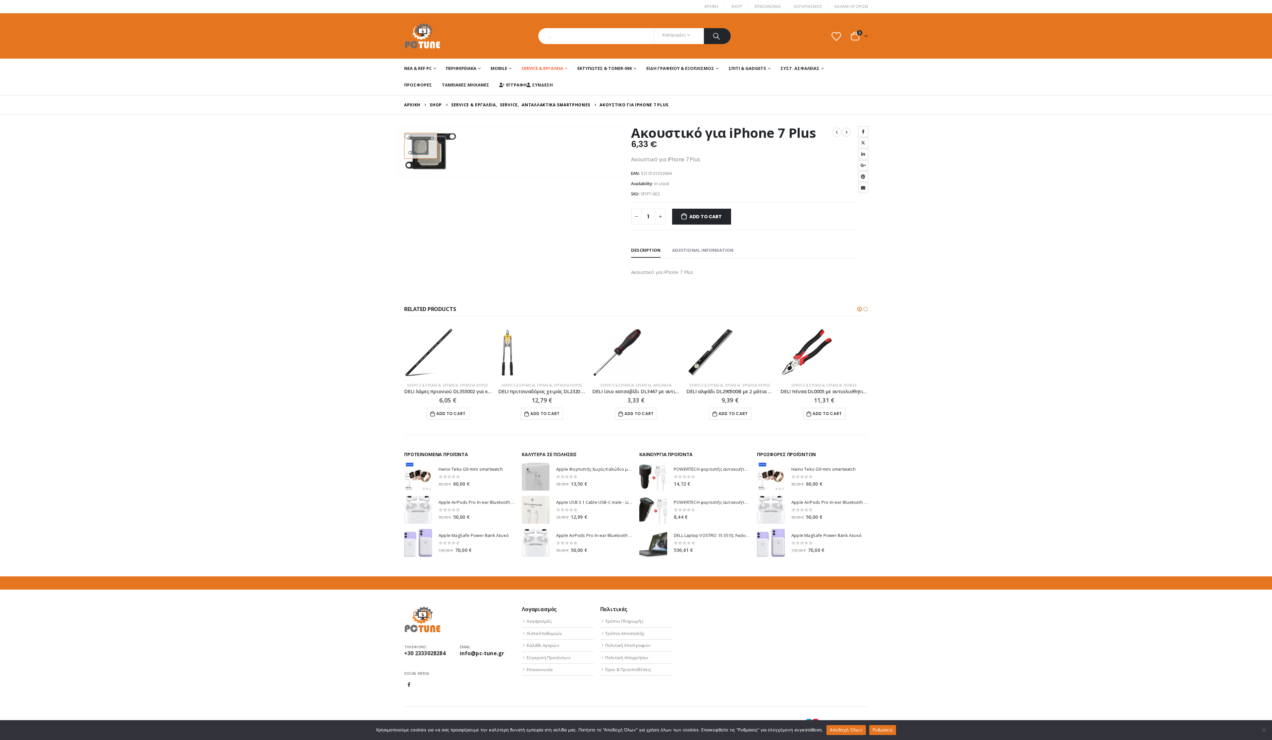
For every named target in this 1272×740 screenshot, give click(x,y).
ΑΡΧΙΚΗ (711, 6)
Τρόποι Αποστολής (624, 633)
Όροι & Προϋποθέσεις (628, 669)
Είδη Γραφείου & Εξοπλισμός (680, 68)
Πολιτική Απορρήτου (627, 658)
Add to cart (705, 216)
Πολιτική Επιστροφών (628, 645)
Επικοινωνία (540, 669)
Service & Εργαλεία (542, 68)
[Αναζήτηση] (717, 36)
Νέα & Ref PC (418, 68)
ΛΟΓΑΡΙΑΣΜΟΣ (808, 6)
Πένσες (850, 385)
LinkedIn (863, 154)
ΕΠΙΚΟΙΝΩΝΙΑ (768, 6)
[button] (860, 309)
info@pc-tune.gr (482, 653)
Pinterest (863, 176)
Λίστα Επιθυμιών (544, 633)
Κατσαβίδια (662, 385)
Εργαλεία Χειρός (474, 385)
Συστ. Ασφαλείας (800, 68)
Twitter (863, 142)
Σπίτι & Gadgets (747, 68)
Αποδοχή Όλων (846, 729)
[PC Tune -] (422, 36)
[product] (448, 352)
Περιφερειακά (461, 68)
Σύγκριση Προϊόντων (548, 658)
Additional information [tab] (702, 250)
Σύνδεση (542, 85)
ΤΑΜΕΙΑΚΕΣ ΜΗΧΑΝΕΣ (465, 85)
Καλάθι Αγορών (851, 6)
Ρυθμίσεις (883, 729)
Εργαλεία (450, 385)
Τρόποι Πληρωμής (624, 621)
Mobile (499, 68)
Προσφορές (418, 85)
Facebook (863, 131)
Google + (863, 165)
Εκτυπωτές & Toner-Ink (604, 68)
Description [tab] (646, 250)
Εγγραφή (516, 85)
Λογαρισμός (539, 621)
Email (863, 188)
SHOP (736, 6)
